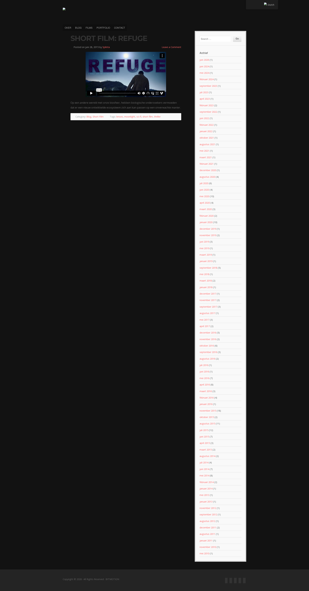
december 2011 (208, 527)
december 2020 (208, 170)
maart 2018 (206, 280)
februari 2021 (207, 163)
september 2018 (208, 267)
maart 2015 (206, 449)
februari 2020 (207, 215)
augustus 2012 (207, 521)
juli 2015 (204, 430)
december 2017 (208, 293)
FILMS (89, 27)
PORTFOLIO (103, 27)
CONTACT (119, 27)
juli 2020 (204, 183)
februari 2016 (207, 397)
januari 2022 (206, 131)
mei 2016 (204, 378)
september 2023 (208, 85)
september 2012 (208, 514)
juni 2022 (204, 118)
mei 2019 (204, 248)
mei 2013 (204, 495)
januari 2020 (206, 222)
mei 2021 (204, 150)
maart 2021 (206, 157)
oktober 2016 (207, 345)
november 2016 (208, 339)
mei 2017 (204, 319)
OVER (68, 27)
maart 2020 (206, 209)
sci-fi (138, 116)
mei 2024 (204, 72)
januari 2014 (206, 488)
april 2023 (205, 98)
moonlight (129, 116)
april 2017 (205, 326)
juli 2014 (204, 462)
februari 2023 (207, 105)
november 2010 (208, 547)
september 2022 (208, 111)
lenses (119, 116)
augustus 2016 (207, 358)
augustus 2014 (207, 456)
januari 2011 (206, 540)
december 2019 (208, 228)
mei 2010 (204, 553)
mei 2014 (204, 475)
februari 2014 (207, 482)
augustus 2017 (207, 313)
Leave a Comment (171, 47)
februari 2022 (207, 124)
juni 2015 (204, 436)
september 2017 (208, 306)
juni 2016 (204, 371)
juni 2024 (204, 66)
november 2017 (208, 300)
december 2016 (208, 332)
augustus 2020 (207, 176)
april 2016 (205, 384)
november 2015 (208, 410)
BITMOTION (154, 14)
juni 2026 (204, 59)
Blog (88, 116)
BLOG (78, 27)
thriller (157, 116)
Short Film (98, 116)
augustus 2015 (207, 423)
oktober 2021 (207, 137)
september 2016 (208, 352)
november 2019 (208, 235)
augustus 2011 (207, 533)
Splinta (106, 47)
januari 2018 (206, 287)
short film (148, 116)
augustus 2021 (207, 144)
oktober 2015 (207, 417)
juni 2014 (204, 469)
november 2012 (208, 508)
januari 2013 (206, 501)
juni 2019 (204, 241)
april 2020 (205, 202)
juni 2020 (204, 189)
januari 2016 (206, 404)
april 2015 (205, 443)
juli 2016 (204, 365)
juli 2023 (204, 92)
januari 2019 (206, 261)
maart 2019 (206, 254)
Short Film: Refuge (108, 38)
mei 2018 (204, 274)
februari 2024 (207, 79)
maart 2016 (206, 391)
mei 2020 (204, 196)
